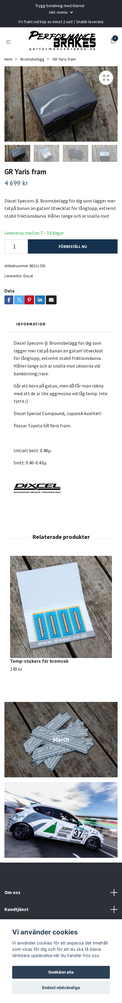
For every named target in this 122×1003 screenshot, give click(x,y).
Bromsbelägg (32, 59)
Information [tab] (31, 324)
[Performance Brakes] (62, 41)
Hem (8, 59)
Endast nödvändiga (61, 987)
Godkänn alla (61, 972)
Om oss (12, 892)
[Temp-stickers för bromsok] (61, 607)
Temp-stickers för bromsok (39, 661)
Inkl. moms (59, 12)
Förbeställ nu (73, 246)
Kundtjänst (16, 909)
